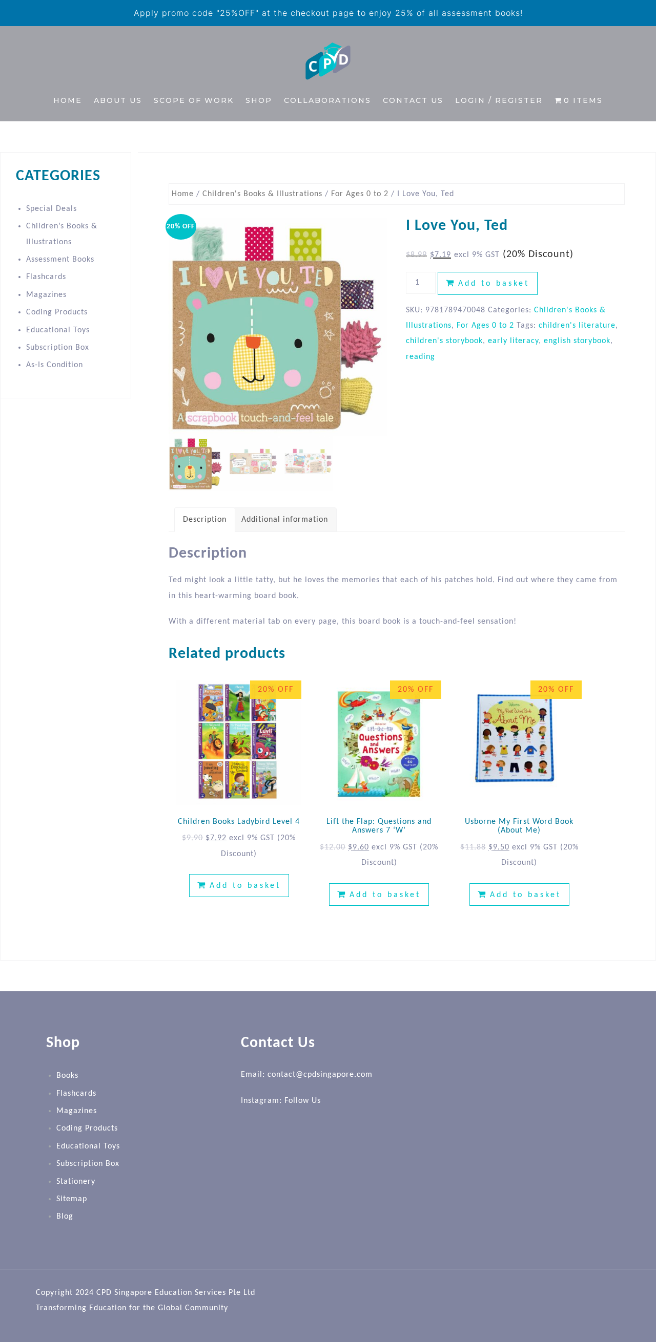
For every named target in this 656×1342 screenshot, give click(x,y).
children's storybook (444, 341)
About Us (118, 100)
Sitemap (71, 1199)
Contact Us (413, 100)
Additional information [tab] (284, 520)
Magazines (46, 295)
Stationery (75, 1182)
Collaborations (327, 100)
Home (67, 100)
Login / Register (499, 100)
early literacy (513, 341)
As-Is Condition (54, 365)
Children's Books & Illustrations (262, 194)
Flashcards (46, 277)
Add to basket (493, 284)
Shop (258, 100)
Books (67, 1076)
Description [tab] (205, 520)
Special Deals (51, 209)
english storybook (577, 341)
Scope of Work (194, 100)
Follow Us (302, 1101)
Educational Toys (58, 330)
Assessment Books (60, 259)
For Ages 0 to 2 (359, 194)
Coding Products (57, 312)
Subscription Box (57, 348)
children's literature (577, 326)
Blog (64, 1216)
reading (420, 357)
